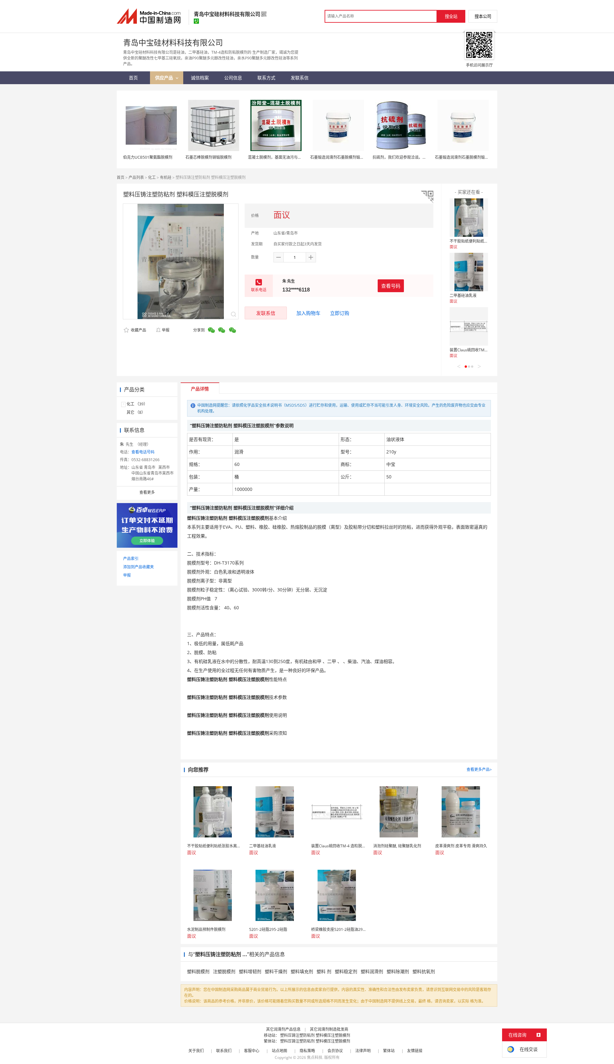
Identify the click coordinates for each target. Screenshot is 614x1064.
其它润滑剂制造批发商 (329, 1029)
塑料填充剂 (302, 971)
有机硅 (165, 177)
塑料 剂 (324, 971)
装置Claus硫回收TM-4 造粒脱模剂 (479, 350)
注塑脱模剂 (224, 971)
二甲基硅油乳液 (463, 295)
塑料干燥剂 (276, 971)
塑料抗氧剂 (424, 971)
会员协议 (335, 1050)
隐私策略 (307, 1050)
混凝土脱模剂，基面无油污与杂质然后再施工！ (288, 157)
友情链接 (414, 1050)
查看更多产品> (479, 769)
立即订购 (339, 313)
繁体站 (389, 1050)
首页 (120, 177)
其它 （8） (136, 412)
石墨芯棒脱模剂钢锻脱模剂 (208, 157)
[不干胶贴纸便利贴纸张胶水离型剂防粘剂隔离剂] (469, 217)
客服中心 (251, 1050)
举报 (165, 330)
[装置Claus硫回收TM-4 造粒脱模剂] (469, 326)
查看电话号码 (142, 452)
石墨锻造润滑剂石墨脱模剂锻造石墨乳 (342, 157)
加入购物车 (308, 313)
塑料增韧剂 (250, 971)
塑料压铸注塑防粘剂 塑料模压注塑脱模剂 (315, 1035)
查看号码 (390, 286)
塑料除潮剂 (398, 971)
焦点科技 (314, 1057)
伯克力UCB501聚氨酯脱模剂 (147, 157)
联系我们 (224, 1050)
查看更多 (147, 492)
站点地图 (279, 1050)
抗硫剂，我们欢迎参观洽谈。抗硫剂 (403, 157)
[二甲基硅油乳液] (469, 272)
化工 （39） (137, 404)
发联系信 (265, 313)
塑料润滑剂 (372, 971)
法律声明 (363, 1050)
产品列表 (136, 177)
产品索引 (130, 558)
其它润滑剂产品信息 (283, 1029)
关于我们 (196, 1050)
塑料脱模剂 (198, 971)
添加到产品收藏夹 (138, 567)
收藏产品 (138, 330)
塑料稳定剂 (346, 971)
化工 (152, 177)
